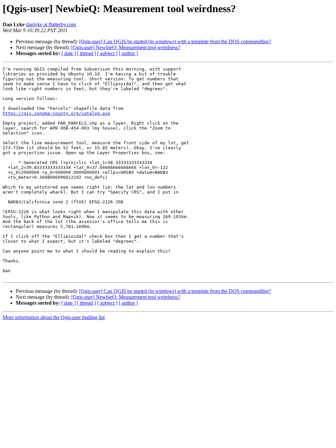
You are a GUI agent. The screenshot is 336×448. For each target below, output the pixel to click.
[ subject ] (107, 53)
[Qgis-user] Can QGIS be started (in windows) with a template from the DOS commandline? (175, 41)
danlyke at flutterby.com (51, 24)
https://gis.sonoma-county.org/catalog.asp (56, 113)
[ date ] (68, 53)
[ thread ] (86, 53)
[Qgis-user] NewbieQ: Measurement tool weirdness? (125, 47)
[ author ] (128, 53)
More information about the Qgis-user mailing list (54, 317)
